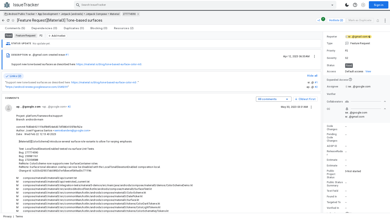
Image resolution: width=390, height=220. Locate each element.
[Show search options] (332, 4)
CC (328, 109)
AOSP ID (332, 146)
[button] (356, 43)
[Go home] (3, 20)
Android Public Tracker (21, 14)
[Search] (78, 4)
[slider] (323, 122)
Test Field (332, 190)
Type (330, 43)
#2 (316, 86)
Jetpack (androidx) (72, 14)
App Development (48, 14)
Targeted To (334, 202)
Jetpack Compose (96, 14)
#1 (66, 54)
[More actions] (385, 20)
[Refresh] (8, 20)
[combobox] (205, 4)
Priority (331, 50)
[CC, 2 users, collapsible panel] (365, 109)
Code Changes (332, 128)
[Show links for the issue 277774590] (138, 14)
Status (331, 65)
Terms (19, 216)
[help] (355, 5)
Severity (331, 58)
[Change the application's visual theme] (347, 5)
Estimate (332, 159)
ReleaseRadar (335, 153)
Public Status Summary (335, 184)
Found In (332, 196)
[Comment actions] (311, 106)
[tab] (15, 28)
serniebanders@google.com (71, 130)
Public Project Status (331, 174)
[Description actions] (314, 56)
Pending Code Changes (332, 137)
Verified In (333, 208)
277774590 (129, 14)
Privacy (7, 216)
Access (331, 71)
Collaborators (335, 101)
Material (114, 14)
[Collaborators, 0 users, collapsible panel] (365, 101)
